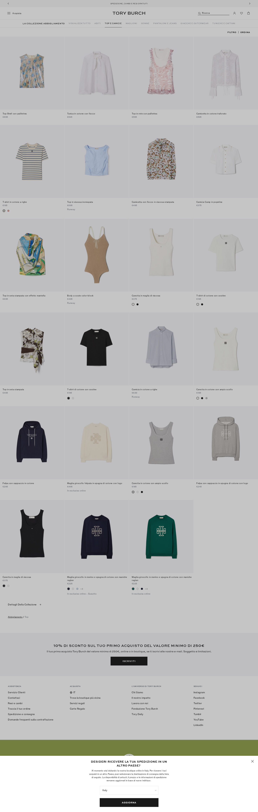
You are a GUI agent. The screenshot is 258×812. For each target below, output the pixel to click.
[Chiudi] (252, 761)
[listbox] (129, 790)
